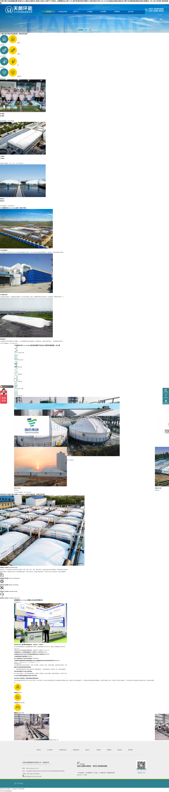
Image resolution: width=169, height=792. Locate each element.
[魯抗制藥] (32, 435)
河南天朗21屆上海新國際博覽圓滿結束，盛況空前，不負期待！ (29, 653)
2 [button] (82, 29)
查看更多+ (16, 490)
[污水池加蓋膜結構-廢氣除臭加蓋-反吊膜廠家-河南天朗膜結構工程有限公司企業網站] (18, 9)
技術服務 (103, 11)
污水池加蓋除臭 (3, 250)
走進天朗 (130, 11)
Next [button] (157, 18)
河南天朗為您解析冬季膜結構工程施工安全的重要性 (26, 651)
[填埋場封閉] (26, 337)
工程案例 (90, 11)
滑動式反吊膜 (158, 488)
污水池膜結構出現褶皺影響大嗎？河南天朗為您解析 (26, 666)
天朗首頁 (49, 11)
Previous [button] (11, 18)
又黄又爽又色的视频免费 (6, 791)
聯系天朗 (120, 749)
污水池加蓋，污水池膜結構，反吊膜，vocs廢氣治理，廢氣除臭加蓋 (96, 772)
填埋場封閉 (2, 339)
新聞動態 (117, 11)
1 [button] (79, 29)
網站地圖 (130, 749)
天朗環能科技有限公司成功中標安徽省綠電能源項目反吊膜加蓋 (29, 658)
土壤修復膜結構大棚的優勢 (20, 660)
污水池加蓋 (49, 749)
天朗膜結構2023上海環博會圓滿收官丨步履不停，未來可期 (28, 656)
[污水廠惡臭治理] (26, 292)
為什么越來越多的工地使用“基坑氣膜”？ (23, 662)
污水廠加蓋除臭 (62, 11)
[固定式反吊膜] (40, 486)
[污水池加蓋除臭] (26, 248)
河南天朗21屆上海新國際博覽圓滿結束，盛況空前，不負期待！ (29, 644)
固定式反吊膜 (17, 488)
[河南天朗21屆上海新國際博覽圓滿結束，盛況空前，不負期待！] (40, 642)
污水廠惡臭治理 (3, 294)
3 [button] (88, 29)
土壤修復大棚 (76, 749)
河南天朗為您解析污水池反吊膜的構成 (23, 675)
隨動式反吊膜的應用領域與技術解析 (22, 671)
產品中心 (76, 11)
